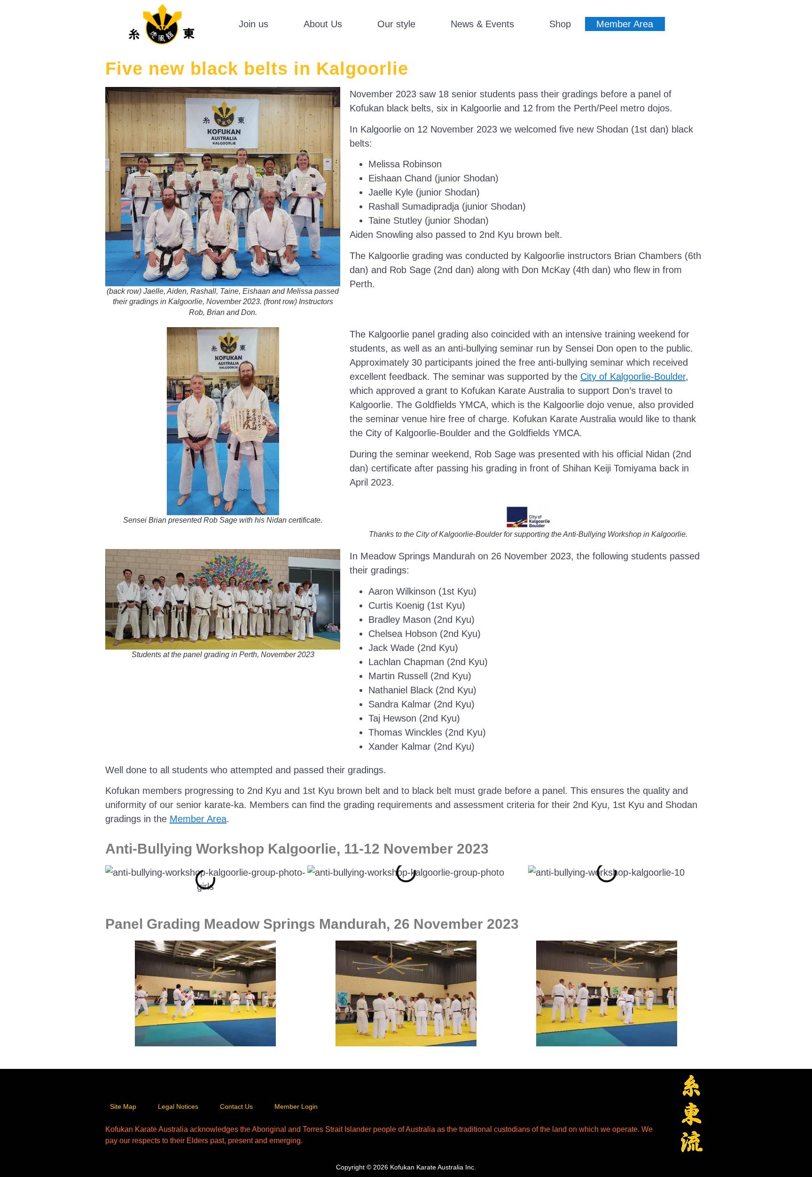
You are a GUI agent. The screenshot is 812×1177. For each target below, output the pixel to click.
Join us (253, 24)
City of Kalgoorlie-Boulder (633, 376)
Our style (396, 24)
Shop (560, 24)
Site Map (123, 1106)
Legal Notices (178, 1106)
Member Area (624, 24)
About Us (323, 24)
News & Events (482, 24)
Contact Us (236, 1106)
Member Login (296, 1106)
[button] (258, 24)
